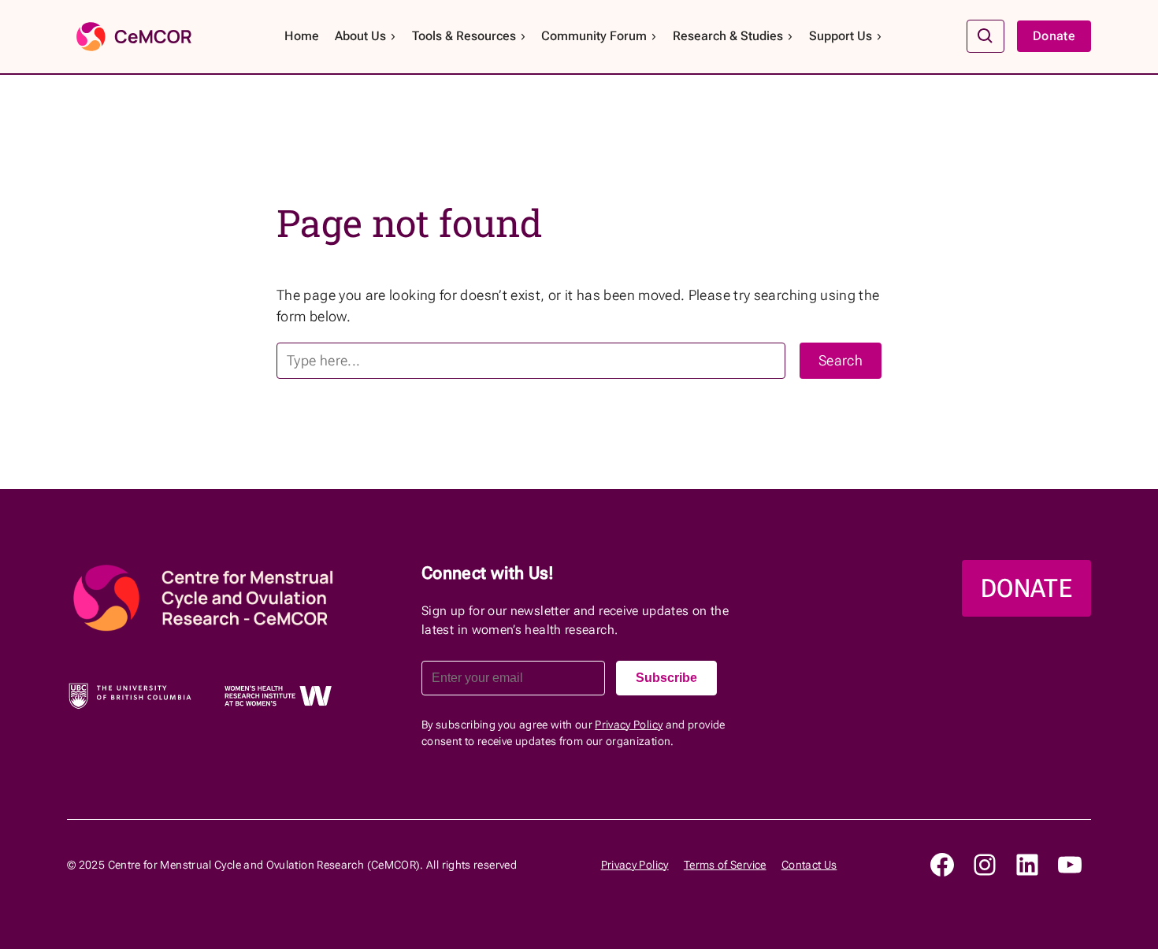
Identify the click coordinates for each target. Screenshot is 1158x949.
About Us (360, 35)
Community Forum (594, 35)
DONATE (1026, 588)
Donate (1054, 35)
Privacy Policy (629, 724)
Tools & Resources (464, 35)
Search (840, 360)
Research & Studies (728, 35)
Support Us (840, 35)
